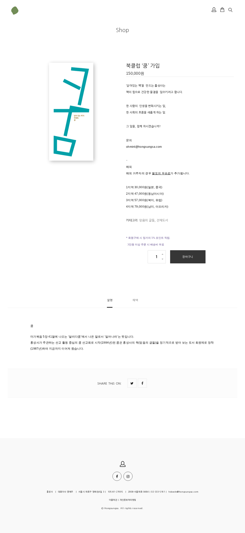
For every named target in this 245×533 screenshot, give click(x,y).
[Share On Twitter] (132, 383)
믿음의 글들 (147, 220)
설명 (109, 300)
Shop (122, 30)
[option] (55, 112)
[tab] (109, 302)
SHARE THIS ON (109, 383)
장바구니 (187, 256)
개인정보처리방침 (128, 500)
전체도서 (162, 220)
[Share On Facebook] (142, 383)
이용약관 (113, 500)
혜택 (135, 300)
